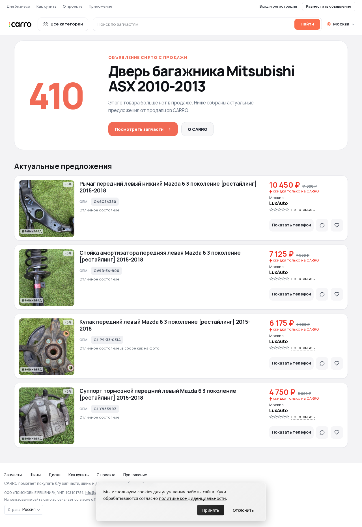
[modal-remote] (322, 225)
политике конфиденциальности (192, 498)
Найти (307, 24)
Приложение (100, 6)
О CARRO (197, 129)
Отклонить (243, 510)
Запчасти (13, 475)
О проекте (73, 6)
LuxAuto (278, 203)
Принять (210, 510)
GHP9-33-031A (107, 339)
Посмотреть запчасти (139, 129)
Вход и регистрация (278, 6)
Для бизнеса (18, 6)
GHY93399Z (105, 408)
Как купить (46, 6)
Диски (55, 475)
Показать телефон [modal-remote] (291, 225)
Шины (35, 475)
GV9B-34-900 (106, 270)
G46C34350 (105, 201)
